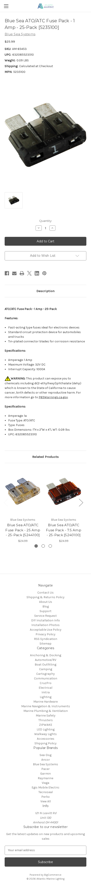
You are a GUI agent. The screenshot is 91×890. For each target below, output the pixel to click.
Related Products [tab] (45, 457)
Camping (45, 669)
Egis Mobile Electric (45, 787)
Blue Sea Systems (45, 764)
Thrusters (45, 720)
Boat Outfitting (45, 664)
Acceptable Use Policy (45, 630)
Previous (5, 502)
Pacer (45, 769)
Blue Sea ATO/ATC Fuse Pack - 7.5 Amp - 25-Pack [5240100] (63, 530)
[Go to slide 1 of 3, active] (36, 546)
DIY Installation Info (45, 620)
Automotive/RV (45, 660)
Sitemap (45, 643)
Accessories (45, 739)
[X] (29, 273)
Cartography (45, 674)
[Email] (14, 273)
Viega (45, 783)
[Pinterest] (44, 273)
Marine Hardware (45, 701)
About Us (45, 602)
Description (45, 291)
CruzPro (45, 683)
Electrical (45, 688)
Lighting (45, 697)
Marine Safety (45, 715)
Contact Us (45, 592)
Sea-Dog (45, 755)
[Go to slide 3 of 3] (50, 546)
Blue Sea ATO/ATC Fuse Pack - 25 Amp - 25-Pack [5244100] (22, 530)
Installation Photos (45, 625)
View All (45, 801)
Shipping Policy (45, 743)
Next (80, 502)
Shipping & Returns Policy (45, 597)
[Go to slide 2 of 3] (43, 546)
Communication (45, 678)
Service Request (45, 616)
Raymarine (45, 778)
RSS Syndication (45, 639)
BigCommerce (52, 874)
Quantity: (45, 220)
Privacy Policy (45, 634)
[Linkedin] (37, 273)
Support (45, 611)
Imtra (46, 692)
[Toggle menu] (6, 6)
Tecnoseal (45, 792)
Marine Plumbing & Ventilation (45, 711)
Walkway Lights (45, 734)
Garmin (45, 773)
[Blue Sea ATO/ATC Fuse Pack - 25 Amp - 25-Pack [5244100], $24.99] (22, 491)
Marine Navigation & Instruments (45, 706)
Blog (45, 606)
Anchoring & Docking (45, 655)
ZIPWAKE (45, 725)
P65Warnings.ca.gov (53, 397)
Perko (45, 797)
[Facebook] (7, 273)
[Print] (22, 273)
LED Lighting (46, 729)
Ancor (45, 760)
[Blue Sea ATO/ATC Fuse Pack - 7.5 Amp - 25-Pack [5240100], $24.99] (63, 491)
